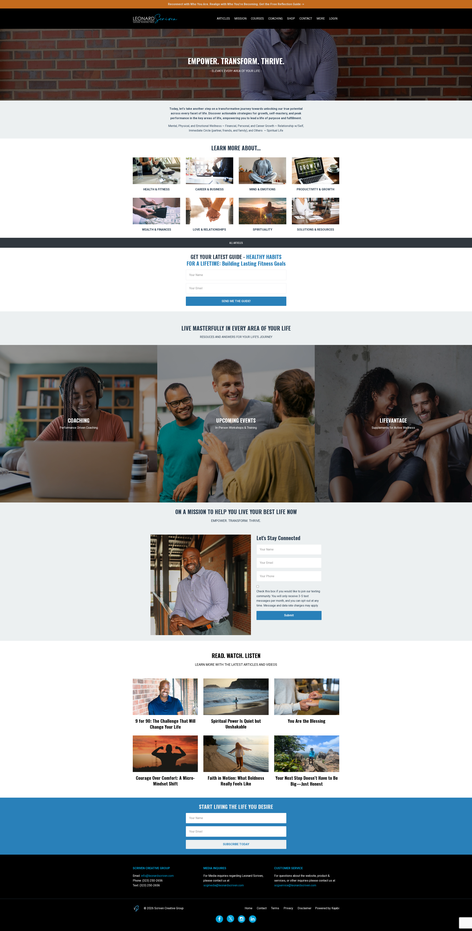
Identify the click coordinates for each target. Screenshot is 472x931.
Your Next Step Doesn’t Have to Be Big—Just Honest (306, 780)
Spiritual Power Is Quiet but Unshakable (236, 723)
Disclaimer (304, 908)
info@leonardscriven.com (157, 876)
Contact (262, 908)
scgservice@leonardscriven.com (295, 885)
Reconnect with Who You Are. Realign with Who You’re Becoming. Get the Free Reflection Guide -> (236, 4)
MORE (321, 18)
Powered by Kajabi (327, 908)
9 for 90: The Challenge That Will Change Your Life (165, 723)
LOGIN (333, 18)
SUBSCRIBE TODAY (236, 844)
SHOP (291, 18)
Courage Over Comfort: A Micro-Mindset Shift (165, 780)
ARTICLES (223, 18)
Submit (289, 615)
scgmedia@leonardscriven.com (223, 885)
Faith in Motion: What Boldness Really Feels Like (236, 780)
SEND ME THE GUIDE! (236, 301)
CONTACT (305, 18)
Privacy (288, 908)
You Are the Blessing (306, 720)
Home (248, 908)
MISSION (240, 18)
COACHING (275, 18)
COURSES (257, 18)
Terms (275, 908)
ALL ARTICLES (236, 243)
